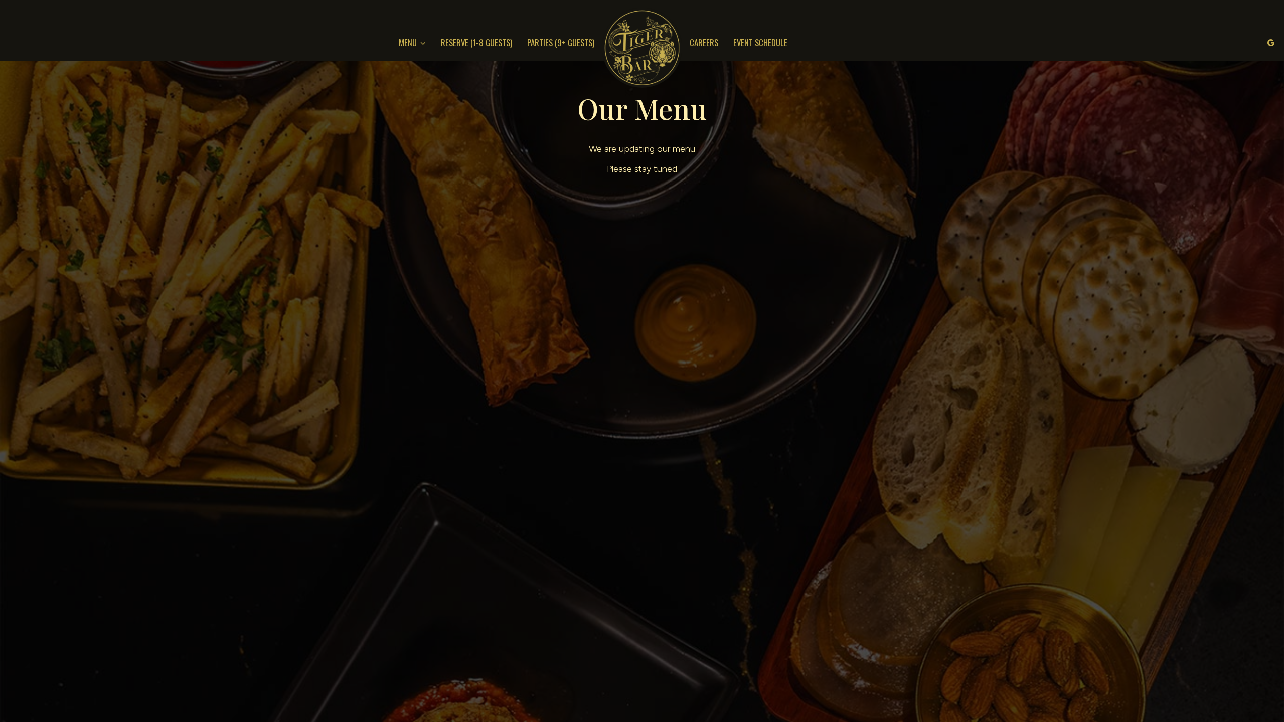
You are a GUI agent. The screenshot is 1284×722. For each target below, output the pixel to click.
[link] (642, 48)
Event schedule (760, 43)
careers (704, 43)
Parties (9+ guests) (560, 43)
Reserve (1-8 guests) (476, 43)
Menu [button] (409, 43)
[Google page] (1271, 43)
